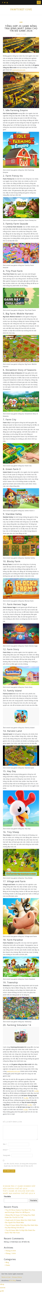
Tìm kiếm (7, 1196)
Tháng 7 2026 (11, 1253)
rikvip (2, 1284)
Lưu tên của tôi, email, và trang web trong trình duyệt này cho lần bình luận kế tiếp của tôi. (20, 1165)
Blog (7, 1262)
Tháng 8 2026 (11, 1251)
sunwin (2, 1288)
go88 (2, 1291)
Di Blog (13, 1280)
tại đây (36, 1091)
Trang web (6, 1155)
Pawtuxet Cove (21, 9)
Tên (5, 1144)
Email (5, 1150)
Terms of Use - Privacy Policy (11, 1277)
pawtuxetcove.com (18, 70)
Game (21, 22)
